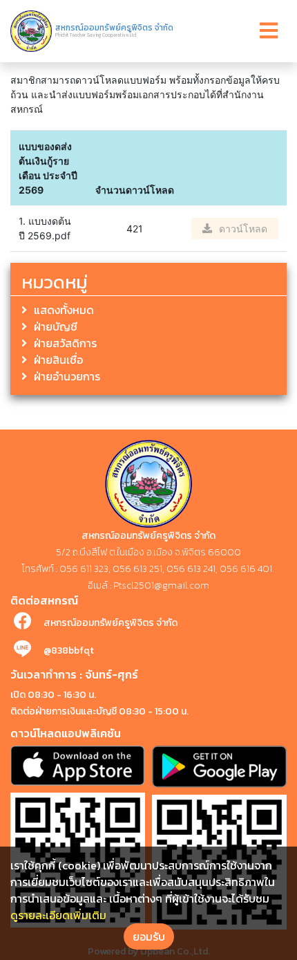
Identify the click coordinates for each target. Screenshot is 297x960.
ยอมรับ (149, 936)
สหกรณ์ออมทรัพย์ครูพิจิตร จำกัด (111, 623)
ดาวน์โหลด (243, 228)
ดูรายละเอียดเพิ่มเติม (58, 915)
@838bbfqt (69, 650)
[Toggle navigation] (269, 31)
